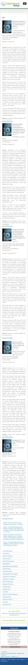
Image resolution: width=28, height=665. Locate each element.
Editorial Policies (7, 569)
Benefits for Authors (7, 599)
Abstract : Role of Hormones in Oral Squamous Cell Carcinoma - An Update (13, 523)
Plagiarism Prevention (8, 584)
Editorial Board (6, 563)
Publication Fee (6, 589)
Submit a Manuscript (8, 581)
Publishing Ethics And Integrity (10, 574)
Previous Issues (6, 558)
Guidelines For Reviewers (9, 576)
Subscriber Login (7, 604)
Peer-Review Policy (7, 571)
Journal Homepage (7, 551)
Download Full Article (7, 226)
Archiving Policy (6, 586)
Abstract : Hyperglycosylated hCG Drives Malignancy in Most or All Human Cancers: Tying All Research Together (13, 543)
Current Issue (6, 553)
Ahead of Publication (8, 556)
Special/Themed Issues (8, 561)
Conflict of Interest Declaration (10, 594)
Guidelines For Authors (8, 579)
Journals (4, 652)
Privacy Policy (4, 661)
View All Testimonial (15, 647)
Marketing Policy (7, 597)
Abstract (14, 656)
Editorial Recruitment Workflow (10, 566)
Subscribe (5, 602)
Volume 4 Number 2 (6, 656)
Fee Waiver (5, 592)
